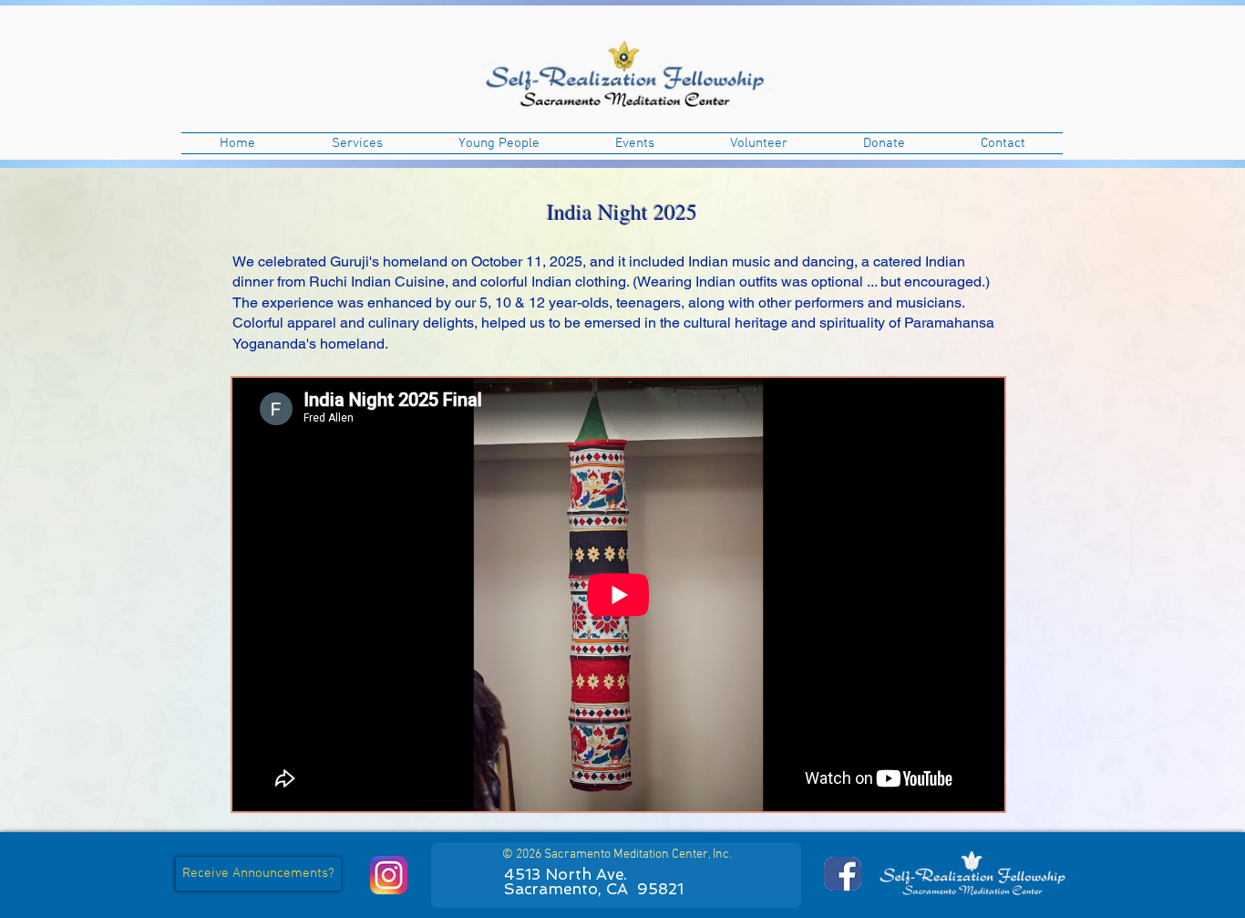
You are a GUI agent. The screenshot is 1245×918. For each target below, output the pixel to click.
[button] (356, 143)
